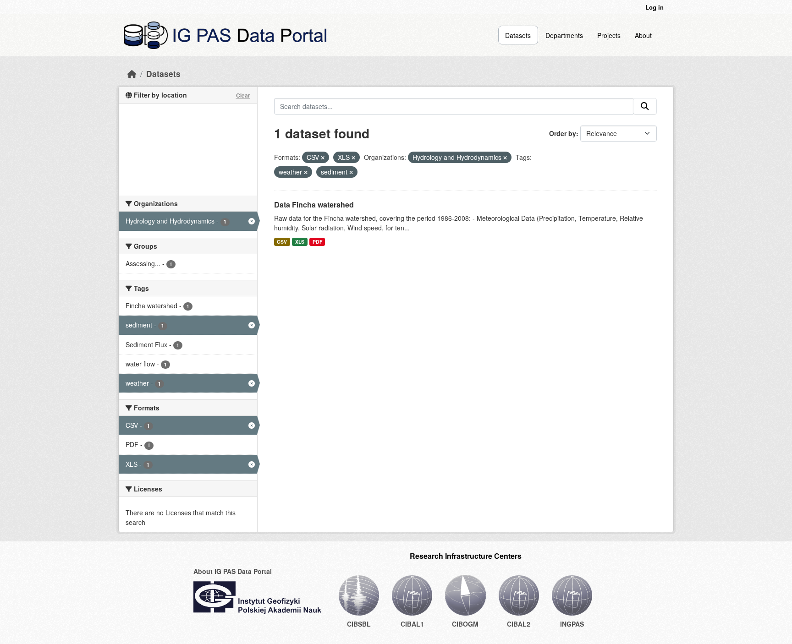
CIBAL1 (412, 623)
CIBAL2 (518, 623)
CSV (282, 241)
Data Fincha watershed (314, 204)
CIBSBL (359, 623)
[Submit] (645, 106)
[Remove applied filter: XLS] (353, 157)
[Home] (132, 73)
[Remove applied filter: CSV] (322, 157)
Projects (609, 35)
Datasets (518, 35)
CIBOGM (465, 623)
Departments (564, 35)
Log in (654, 7)
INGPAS (572, 623)
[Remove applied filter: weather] (306, 172)
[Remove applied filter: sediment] (351, 172)
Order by (562, 133)
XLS (299, 241)
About (643, 35)
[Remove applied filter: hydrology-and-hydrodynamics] (505, 157)
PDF (317, 241)
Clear (243, 95)
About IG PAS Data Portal (232, 571)
